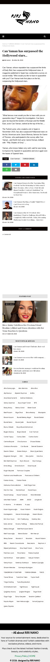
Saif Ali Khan (8, 558)
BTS (35, 403)
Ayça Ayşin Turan (24, 403)
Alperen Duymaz (21, 393)
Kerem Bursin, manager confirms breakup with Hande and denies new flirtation (29, 369)
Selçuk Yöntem (34, 558)
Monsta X (19, 538)
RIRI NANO (7, 60)
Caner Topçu (8, 437)
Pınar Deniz (21, 553)
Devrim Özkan (9, 451)
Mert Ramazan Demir (25, 529)
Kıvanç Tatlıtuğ (21, 524)
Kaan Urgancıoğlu (10, 509)
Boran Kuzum (9, 417)
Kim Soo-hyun (9, 519)
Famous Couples (23, 471)
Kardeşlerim (8, 514)
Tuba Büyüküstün (23, 582)
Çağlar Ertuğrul (24, 592)
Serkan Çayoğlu (38, 563)
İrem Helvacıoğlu (23, 601)
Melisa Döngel (9, 529)
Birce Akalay (30, 412)
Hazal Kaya (32, 490)
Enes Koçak (32, 466)
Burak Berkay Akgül (24, 417)
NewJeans (31, 543)
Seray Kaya (8, 563)
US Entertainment (10, 587)
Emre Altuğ (8, 466)
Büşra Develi (21, 432)
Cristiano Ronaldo (10, 446)
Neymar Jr (42, 543)
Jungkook (38, 500)
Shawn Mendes (9, 567)
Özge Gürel (37, 592)
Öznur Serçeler (20, 597)
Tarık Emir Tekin (21, 577)
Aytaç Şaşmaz (9, 403)
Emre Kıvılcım (20, 466)
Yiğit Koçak (35, 587)
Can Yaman (15, 159)
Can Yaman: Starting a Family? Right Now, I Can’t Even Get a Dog (29, 203)
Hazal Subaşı (8, 495)
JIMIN (21, 500)
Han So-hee (8, 490)
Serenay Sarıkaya (22, 563)
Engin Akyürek (9, 471)
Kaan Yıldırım (25, 509)
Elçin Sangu (37, 461)
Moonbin (29, 538)
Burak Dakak (39, 417)
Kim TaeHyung (23, 519)
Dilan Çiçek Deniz (36, 451)
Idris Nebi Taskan (10, 500)
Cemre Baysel (9, 442)
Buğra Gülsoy (9, 432)
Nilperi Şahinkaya (10, 548)
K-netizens (18, 504)
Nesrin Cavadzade (17, 543)
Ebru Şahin (29, 456)
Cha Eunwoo (22, 442)
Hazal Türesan (22, 495)
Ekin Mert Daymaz (10, 461)
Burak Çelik (20, 422)
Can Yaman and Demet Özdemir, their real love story (29, 347)
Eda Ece (40, 456)
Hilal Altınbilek (36, 495)
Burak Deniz (8, 422)
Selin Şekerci (20, 558)
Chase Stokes (35, 442)
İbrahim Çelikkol (35, 597)
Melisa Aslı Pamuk (36, 524)
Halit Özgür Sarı (29, 485)
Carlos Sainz (33, 437)
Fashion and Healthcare (13, 475)
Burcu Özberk (8, 427)
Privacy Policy (21, 656)
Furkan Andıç (8, 480)
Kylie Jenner (8, 524)
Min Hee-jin (35, 534)
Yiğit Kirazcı (24, 587)
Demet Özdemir (37, 446)
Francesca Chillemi (32, 475)
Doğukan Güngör (10, 456)
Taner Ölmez (8, 577)
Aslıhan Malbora (26, 398)
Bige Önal (19, 412)
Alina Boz (34, 388)
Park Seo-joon (9, 553)
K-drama (7, 504)
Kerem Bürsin (37, 514)
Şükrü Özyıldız (9, 606)
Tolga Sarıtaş (9, 582)
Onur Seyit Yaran (26, 548)
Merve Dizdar (22, 534)
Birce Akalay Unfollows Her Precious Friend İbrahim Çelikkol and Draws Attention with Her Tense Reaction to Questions (23, 328)
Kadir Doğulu (38, 509)
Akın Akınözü (23, 388)
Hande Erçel (20, 490)
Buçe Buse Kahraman (25, 427)
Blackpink (42, 412)
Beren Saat (32, 408)
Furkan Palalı (21, 480)
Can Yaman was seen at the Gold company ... (29, 357)
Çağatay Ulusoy (10, 592)
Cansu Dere (21, 437)
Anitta (32, 393)
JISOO (29, 500)
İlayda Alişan (8, 601)
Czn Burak (24, 446)
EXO (21, 456)
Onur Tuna (39, 548)
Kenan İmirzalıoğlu (22, 514)
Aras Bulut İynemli (10, 398)
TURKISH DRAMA (14, 44)
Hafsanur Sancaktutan (12, 485)
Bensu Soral (20, 408)
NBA (5, 543)
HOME (32, 656)
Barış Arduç (8, 408)
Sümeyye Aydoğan (25, 567)
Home (4, 44)
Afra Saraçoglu (9, 388)
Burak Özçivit (31, 422)
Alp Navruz (8, 393)
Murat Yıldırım (41, 538)
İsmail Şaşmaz (37, 601)
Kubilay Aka (36, 519)
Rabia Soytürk (34, 553)
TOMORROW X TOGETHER (12, 572)
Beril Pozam (8, 412)
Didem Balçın (22, 451)
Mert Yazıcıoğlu (9, 534)
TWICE (41, 572)
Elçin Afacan (24, 461)
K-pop (27, 504)
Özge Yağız (8, 597)
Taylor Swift (35, 577)
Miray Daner (8, 538)
